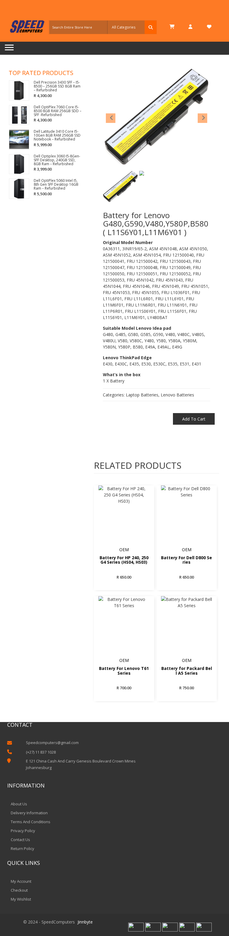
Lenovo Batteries (177, 395)
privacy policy (23, 830)
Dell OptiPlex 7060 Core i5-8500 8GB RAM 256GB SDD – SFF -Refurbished (57, 111)
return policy (22, 848)
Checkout (19, 890)
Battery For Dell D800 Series (186, 560)
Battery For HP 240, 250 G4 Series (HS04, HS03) (124, 560)
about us (19, 804)
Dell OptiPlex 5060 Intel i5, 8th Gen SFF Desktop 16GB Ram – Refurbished (56, 184)
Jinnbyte (85, 922)
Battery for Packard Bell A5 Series (186, 671)
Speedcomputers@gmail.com (52, 742)
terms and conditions (30, 821)
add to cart (193, 419)
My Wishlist (21, 899)
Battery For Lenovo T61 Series (124, 671)
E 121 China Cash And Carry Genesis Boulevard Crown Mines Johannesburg (81, 764)
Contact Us (20, 839)
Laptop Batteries (142, 395)
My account (21, 881)
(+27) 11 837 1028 (41, 752)
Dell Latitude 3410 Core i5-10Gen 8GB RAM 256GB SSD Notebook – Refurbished (57, 135)
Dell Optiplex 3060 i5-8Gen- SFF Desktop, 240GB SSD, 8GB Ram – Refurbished (57, 160)
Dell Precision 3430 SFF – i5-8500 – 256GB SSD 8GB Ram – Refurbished (57, 86)
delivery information (29, 812)
